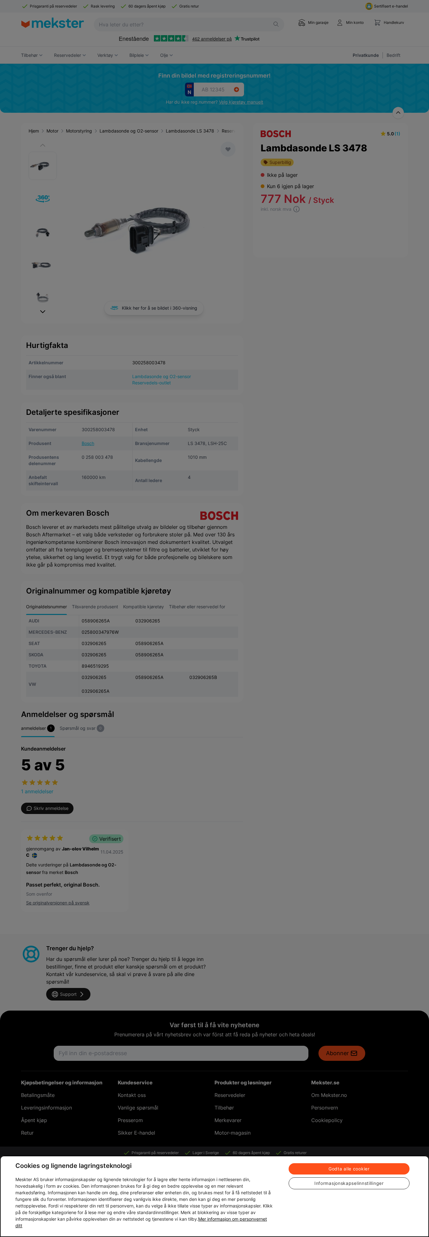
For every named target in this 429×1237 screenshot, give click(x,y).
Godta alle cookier (349, 1168)
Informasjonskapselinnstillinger (349, 1183)
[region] (214, 1196)
